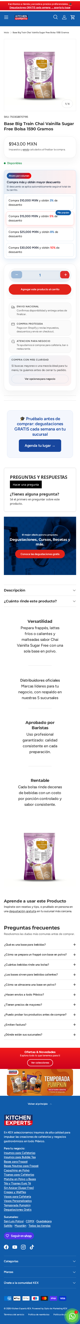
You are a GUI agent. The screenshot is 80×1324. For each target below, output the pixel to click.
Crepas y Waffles (15, 1192)
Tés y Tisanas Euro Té (17, 1183)
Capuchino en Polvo (17, 1170)
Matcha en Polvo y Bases (20, 1179)
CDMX (30, 1221)
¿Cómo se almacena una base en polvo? (30, 984)
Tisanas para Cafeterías (19, 1174)
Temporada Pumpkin (17, 1205)
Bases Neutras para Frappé (21, 1166)
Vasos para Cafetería (17, 1196)
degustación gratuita (22, 911)
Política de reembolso (39, 1314)
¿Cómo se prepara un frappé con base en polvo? (35, 954)
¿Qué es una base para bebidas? (25, 944)
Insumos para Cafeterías (19, 1153)
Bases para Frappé (15, 1161)
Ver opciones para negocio (40, 378)
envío (26, 149)
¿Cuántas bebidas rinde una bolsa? (26, 964)
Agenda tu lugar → (40, 445)
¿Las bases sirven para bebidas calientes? (31, 974)
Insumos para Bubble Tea (20, 1157)
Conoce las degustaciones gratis (40, 554)
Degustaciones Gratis (17, 1209)
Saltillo (8, 1225)
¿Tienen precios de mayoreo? (23, 1004)
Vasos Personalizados (18, 1201)
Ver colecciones (40, 1062)
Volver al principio (38, 1103)
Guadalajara (43, 1221)
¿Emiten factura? (15, 1024)
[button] (73, 17)
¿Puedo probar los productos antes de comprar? (35, 1014)
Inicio (6, 32)
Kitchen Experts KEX (21, 1308)
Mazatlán (20, 1225)
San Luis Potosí (14, 1221)
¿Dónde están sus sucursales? (23, 1034)
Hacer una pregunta (26, 484)
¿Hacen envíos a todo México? (24, 994)
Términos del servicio (14, 1314)
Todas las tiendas (39, 1225)
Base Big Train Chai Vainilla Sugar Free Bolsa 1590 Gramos (41, 32)
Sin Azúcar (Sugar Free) (19, 1188)
